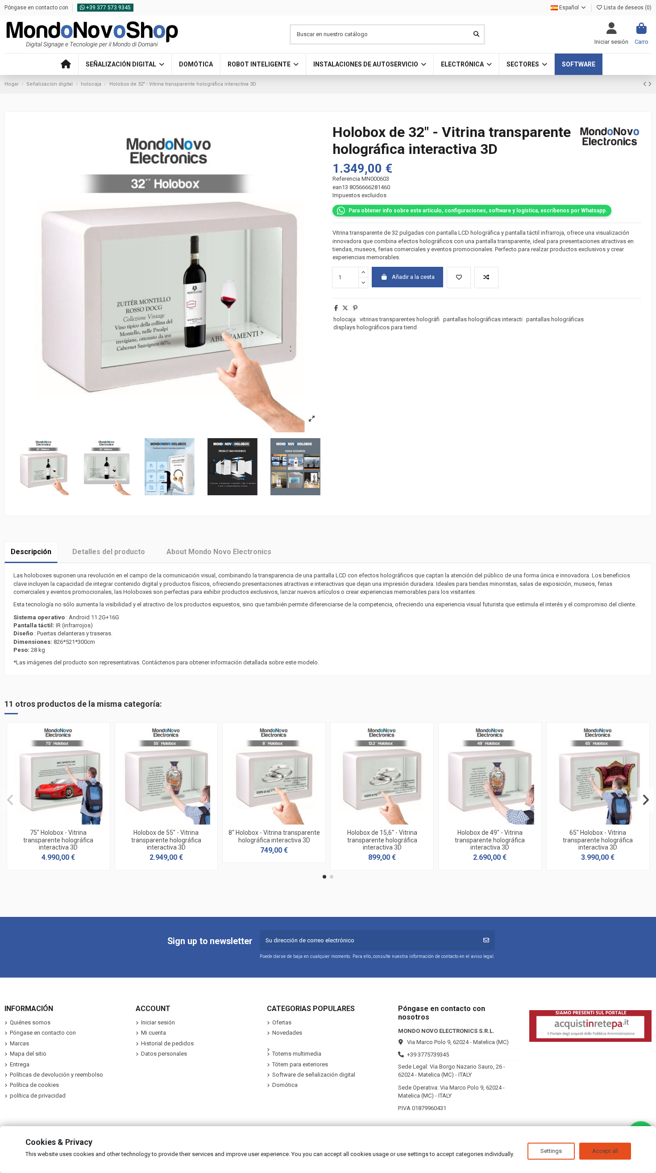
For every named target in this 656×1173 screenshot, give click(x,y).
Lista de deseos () (627, 7)
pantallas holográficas (555, 319)
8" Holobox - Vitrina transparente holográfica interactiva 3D (274, 836)
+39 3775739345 (428, 1054)
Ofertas (281, 1022)
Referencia (346, 178)
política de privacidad (38, 1095)
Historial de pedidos (167, 1043)
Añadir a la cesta (413, 277)
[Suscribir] (486, 940)
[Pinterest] (355, 308)
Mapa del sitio (28, 1053)
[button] (124, 64)
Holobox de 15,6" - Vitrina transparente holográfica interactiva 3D (382, 840)
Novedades (287, 1032)
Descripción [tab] (31, 551)
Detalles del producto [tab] (108, 551)
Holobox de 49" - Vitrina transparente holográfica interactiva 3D (490, 840)
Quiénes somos (30, 1022)
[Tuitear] (345, 308)
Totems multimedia (296, 1053)
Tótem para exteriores (300, 1064)
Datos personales (164, 1053)
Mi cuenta (153, 1032)
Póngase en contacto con (37, 7)
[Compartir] (336, 308)
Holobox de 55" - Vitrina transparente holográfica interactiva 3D (166, 840)
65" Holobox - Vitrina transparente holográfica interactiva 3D (598, 840)
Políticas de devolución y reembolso (56, 1074)
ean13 (340, 187)
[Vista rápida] (70, 821)
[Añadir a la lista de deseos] (459, 277)
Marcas (19, 1043)
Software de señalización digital (313, 1074)
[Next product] (650, 84)
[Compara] (57, 821)
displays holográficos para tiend (375, 327)
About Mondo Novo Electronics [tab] (218, 551)
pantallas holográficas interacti (483, 319)
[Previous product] (645, 84)
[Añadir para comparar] (486, 277)
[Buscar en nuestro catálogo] (476, 34)
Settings (551, 1151)
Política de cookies (34, 1085)
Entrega (19, 1064)
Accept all (605, 1151)
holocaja (344, 319)
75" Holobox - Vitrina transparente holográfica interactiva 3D (58, 840)
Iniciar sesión (158, 1022)
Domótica (285, 1085)
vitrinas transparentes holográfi (400, 319)
